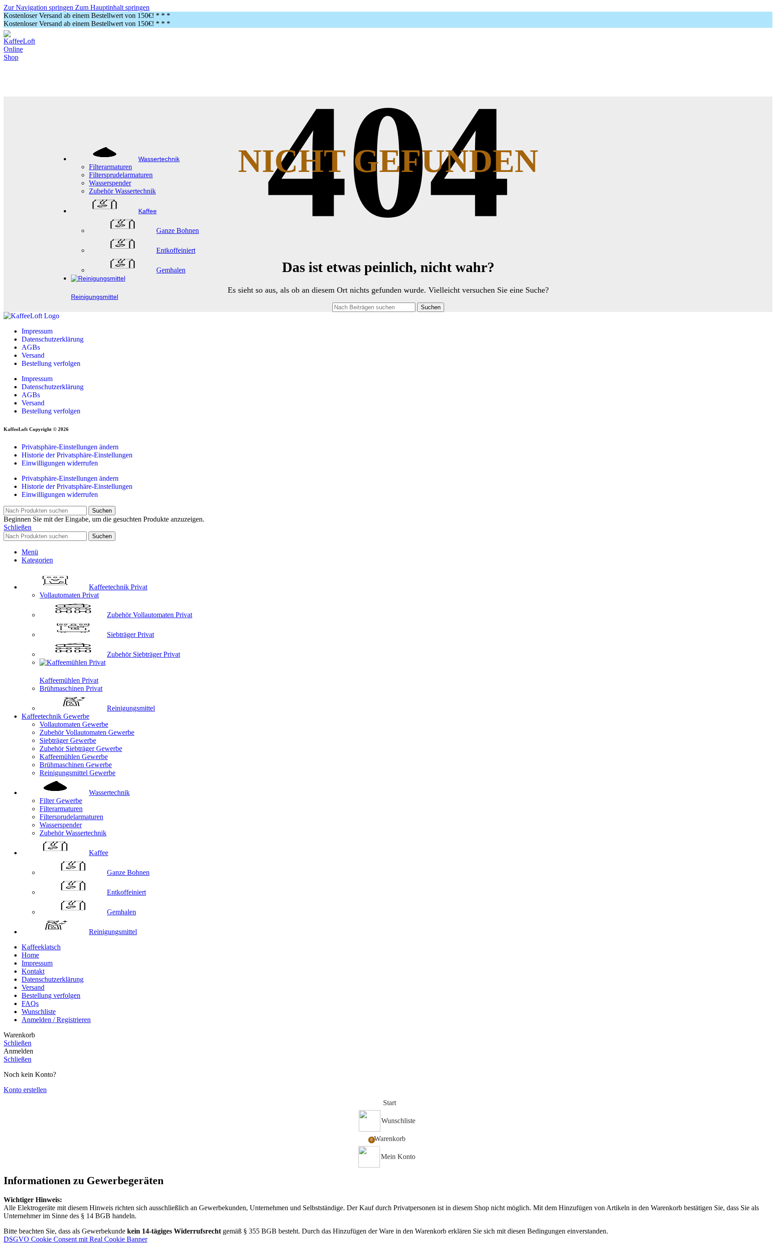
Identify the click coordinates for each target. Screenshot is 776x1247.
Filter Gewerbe (61, 800)
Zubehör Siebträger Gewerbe (81, 748)
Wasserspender (110, 183)
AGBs (31, 347)
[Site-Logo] (22, 57)
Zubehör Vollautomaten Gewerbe (87, 732)
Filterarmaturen (110, 167)
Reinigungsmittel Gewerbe (77, 773)
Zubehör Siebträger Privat (143, 654)
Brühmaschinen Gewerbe (76, 764)
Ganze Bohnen (177, 230)
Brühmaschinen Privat (71, 688)
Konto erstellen (25, 1089)
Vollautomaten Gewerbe (74, 724)
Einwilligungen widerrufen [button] (60, 463)
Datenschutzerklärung (53, 339)
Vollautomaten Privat (69, 595)
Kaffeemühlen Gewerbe (74, 756)
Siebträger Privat (130, 634)
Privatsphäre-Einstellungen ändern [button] (70, 447)
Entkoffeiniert (175, 250)
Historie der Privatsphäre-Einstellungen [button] (77, 455)
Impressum (37, 331)
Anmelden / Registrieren (56, 1019)
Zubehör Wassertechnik (122, 191)
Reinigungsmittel (131, 708)
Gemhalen (170, 270)
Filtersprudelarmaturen (121, 175)
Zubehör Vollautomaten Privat (149, 615)
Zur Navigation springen (39, 7)
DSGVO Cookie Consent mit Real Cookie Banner (75, 1239)
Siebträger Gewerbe (68, 740)
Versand (33, 355)
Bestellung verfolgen (51, 363)
